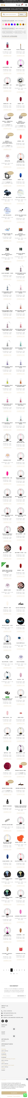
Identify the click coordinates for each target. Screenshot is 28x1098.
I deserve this (7, 55)
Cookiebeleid (9, 1096)
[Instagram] (6, 1021)
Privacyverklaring (16, 1096)
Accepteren (14, 1093)
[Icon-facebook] (2, 1021)
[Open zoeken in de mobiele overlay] (17, 5)
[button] (26, 5)
